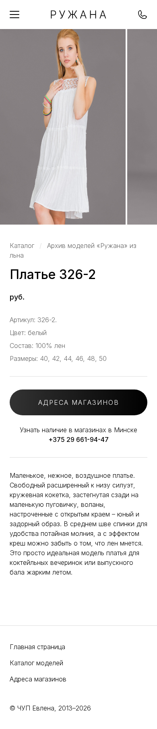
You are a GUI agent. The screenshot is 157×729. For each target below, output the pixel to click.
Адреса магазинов (38, 679)
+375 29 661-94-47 (78, 439)
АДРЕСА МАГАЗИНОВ (78, 402)
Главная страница (37, 647)
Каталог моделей (36, 663)
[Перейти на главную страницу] (78, 16)
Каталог (22, 246)
